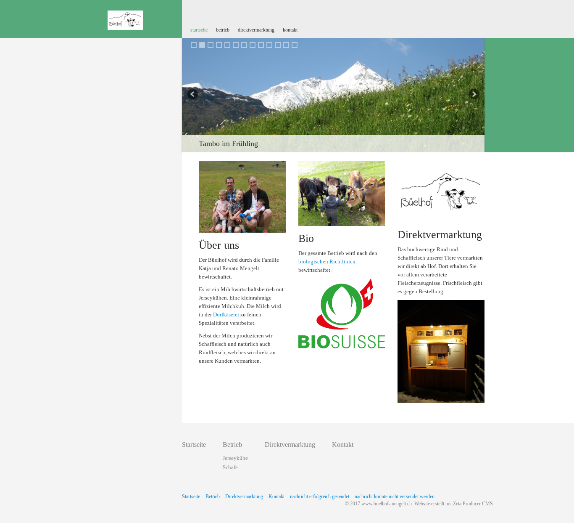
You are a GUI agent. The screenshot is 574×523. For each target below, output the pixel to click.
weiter (473, 95)
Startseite (199, 30)
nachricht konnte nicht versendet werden (394, 496)
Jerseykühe (235, 458)
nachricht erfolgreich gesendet (319, 496)
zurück (193, 95)
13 (295, 45)
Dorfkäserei (226, 314)
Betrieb (222, 30)
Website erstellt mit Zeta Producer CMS (453, 504)
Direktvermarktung (256, 30)
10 (269, 45)
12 (286, 45)
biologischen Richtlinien (326, 261)
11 (278, 45)
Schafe (230, 467)
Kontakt (290, 30)
